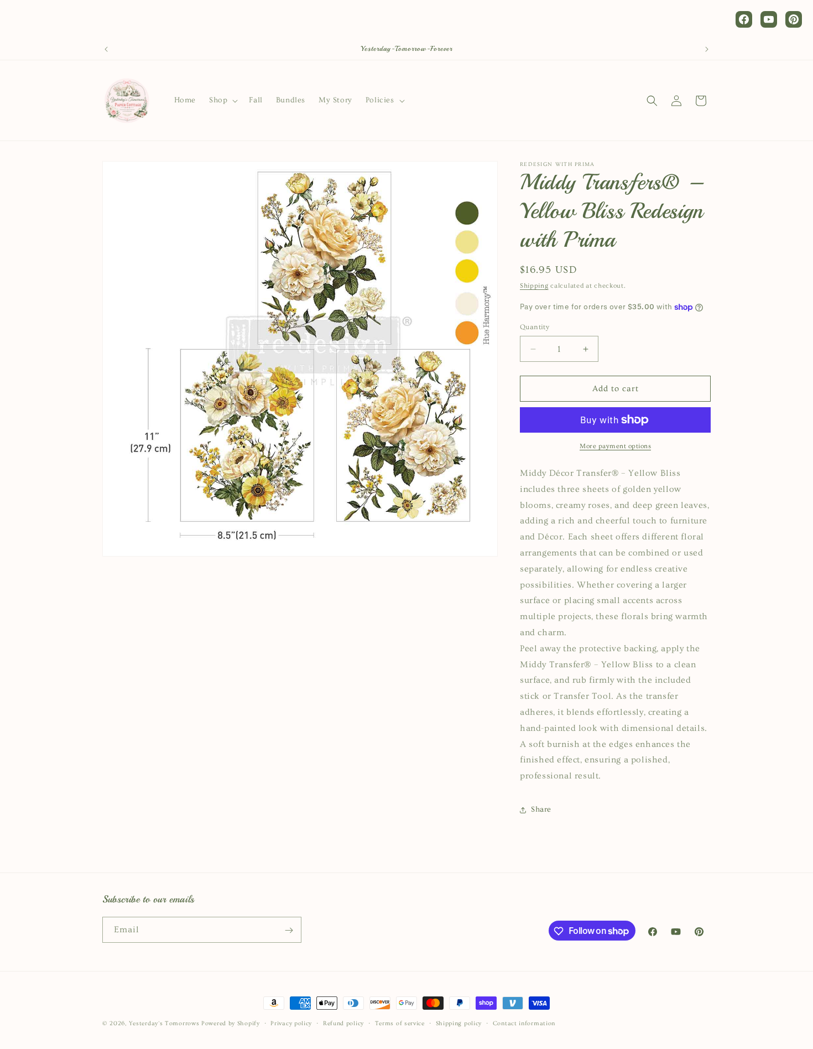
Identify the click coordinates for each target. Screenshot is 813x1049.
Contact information (524, 1022)
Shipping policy (459, 1022)
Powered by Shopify (230, 1023)
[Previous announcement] (106, 49)
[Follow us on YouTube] (768, 19)
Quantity (534, 327)
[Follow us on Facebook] (744, 19)
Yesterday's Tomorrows (164, 1023)
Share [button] (541, 810)
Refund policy (343, 1022)
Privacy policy (291, 1022)
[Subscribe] (289, 930)
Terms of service (400, 1022)
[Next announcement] (707, 49)
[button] (222, 100)
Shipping (534, 285)
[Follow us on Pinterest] (793, 19)
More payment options (615, 446)
